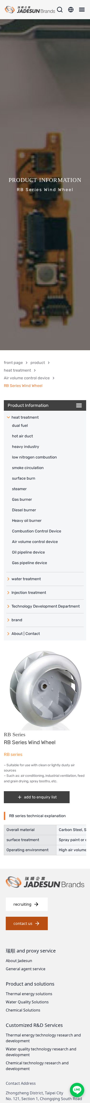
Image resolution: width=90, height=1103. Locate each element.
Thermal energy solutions (29, 993)
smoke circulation (28, 467)
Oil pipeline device (28, 552)
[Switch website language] (70, 9)
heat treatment (17, 370)
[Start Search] (60, 9)
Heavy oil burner (27, 520)
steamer (19, 489)
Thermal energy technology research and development (43, 1037)
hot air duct (22, 436)
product (37, 362)
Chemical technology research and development (37, 1065)
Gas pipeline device (29, 563)
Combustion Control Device (36, 531)
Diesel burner (24, 510)
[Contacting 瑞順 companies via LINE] (77, 1090)
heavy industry (25, 446)
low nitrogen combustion (34, 457)
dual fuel (20, 425)
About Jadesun (19, 960)
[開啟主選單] (81, 9)
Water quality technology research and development (41, 1051)
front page (13, 362)
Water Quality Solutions (27, 1002)
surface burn (23, 478)
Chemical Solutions (23, 1010)
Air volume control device (27, 378)
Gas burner (22, 499)
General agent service (25, 968)
